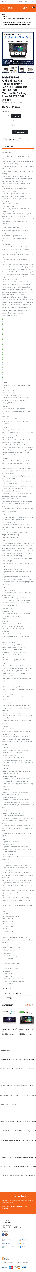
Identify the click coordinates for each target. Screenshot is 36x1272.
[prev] (30, 77)
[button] (3, 8)
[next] (33, 77)
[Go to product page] (26, 1018)
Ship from (5, 115)
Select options (14, 1013)
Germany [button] (15, 121)
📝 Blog (22, 1243)
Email (13, 139)
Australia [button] (25, 121)
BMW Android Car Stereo (7, 1028)
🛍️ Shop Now (23, 1240)
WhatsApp (16, 139)
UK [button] (24, 116)
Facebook (3, 139)
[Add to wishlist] (16, 1028)
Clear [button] (13, 125)
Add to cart (21, 132)
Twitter (6, 139)
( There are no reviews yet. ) (17, 102)
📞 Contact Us (6, 1240)
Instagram (6, 1234)
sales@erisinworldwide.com (11, 1227)
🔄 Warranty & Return (9, 1247)
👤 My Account (24, 1247)
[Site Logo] (9, 8)
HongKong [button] (16, 116)
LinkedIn (10, 139)
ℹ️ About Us (6, 1243)
